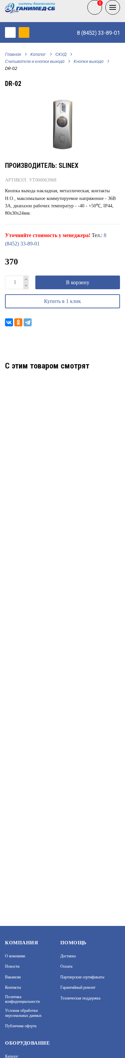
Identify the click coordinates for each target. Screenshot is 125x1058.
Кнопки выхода (88, 61)
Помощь (73, 942)
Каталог (38, 54)
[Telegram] (28, 322)
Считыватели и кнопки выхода (34, 61)
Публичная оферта (20, 1026)
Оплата (66, 966)
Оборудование (27, 1043)
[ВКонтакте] (9, 322)
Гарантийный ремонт (77, 987)
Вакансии (13, 977)
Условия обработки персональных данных (23, 1013)
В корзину (77, 282)
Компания (21, 942)
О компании (15, 956)
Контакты (13, 987)
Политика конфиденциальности (22, 999)
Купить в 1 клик (62, 301)
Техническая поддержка (80, 998)
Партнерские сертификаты (82, 977)
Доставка (68, 956)
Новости (12, 966)
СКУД (60, 54)
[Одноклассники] (18, 322)
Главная (13, 54)
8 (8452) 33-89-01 (98, 33)
